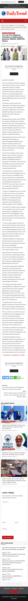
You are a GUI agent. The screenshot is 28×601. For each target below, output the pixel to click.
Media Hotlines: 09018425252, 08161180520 (14, 7)
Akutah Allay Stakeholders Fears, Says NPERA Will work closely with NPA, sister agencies (13, 426)
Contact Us (21, 588)
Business (4, 33)
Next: (15, 394)
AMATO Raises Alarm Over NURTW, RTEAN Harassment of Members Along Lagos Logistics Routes (13, 480)
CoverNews (22, 596)
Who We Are (11, 5)
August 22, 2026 (12, 430)
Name (4, 522)
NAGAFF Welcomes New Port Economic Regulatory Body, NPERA (12, 570)
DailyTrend (5, 43)
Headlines (9, 33)
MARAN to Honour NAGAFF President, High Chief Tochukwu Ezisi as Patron (13, 453)
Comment (5, 501)
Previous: (13, 387)
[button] (2, 21)
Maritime (9, 449)
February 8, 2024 (12, 43)
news (14, 33)
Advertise (17, 5)
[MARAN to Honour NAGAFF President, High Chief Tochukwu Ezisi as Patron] (14, 442)
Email (17, 522)
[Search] (25, 20)
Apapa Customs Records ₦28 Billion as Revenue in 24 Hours (12, 576)
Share (22, 378)
